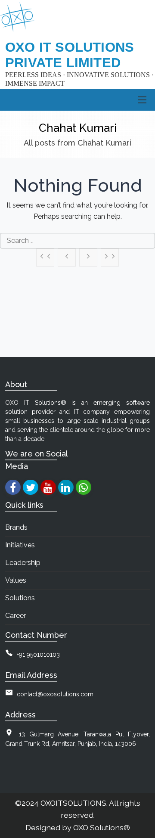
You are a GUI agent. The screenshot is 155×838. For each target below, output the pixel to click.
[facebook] (12, 487)
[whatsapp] (83, 487)
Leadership (22, 563)
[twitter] (30, 487)
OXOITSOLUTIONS (73, 802)
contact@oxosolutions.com (55, 694)
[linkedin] (65, 487)
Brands (16, 527)
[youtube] (48, 487)
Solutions (20, 598)
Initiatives (20, 545)
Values (15, 580)
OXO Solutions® (101, 827)
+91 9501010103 (38, 654)
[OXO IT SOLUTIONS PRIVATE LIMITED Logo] (17, 17)
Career (15, 615)
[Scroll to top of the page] (142, 831)
